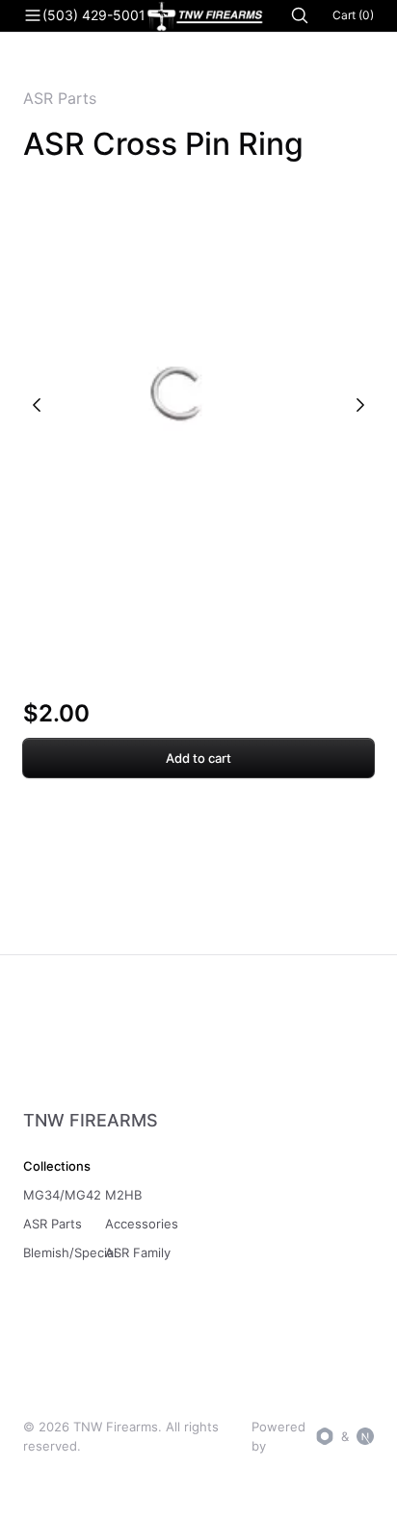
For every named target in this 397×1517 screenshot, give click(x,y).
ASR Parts (59, 98)
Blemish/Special (70, 1252)
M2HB (123, 1194)
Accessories (141, 1223)
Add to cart (198, 758)
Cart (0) (353, 15)
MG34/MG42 (62, 1194)
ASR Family (138, 1252)
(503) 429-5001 (94, 15)
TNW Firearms (90, 1120)
